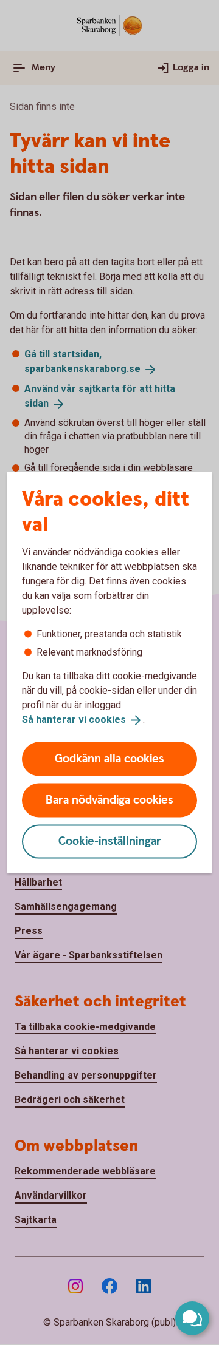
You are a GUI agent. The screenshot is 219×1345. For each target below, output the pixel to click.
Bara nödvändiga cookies (109, 799)
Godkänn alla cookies (109, 758)
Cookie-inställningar (109, 841)
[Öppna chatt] (192, 1318)
